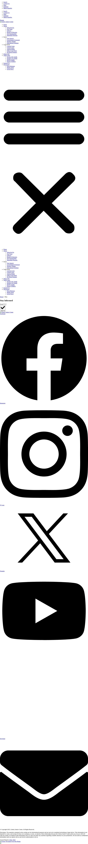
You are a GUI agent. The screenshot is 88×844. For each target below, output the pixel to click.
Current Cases (11, 46)
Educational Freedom (12, 43)
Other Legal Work (12, 51)
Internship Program (12, 35)
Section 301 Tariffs (12, 57)
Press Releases (11, 66)
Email (2, 304)
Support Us (6, 63)
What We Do (10, 27)
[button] (44, 159)
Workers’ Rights (11, 41)
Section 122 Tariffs (12, 58)
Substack (5, 6)
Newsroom (6, 64)
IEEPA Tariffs (11, 60)
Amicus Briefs (11, 49)
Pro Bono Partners (12, 52)
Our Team (9, 29)
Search (5, 2)
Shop (4, 5)
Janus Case (6, 54)
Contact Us (6, 3)
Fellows (9, 31)
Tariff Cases (6, 55)
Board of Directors (12, 32)
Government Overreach (13, 40)
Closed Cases (10, 47)
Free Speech (10, 38)
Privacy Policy (39, 829)
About (5, 26)
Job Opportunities (11, 34)
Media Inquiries (7, 8)
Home (5, 24)
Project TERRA (11, 61)
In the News (10, 69)
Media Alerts (10, 67)
